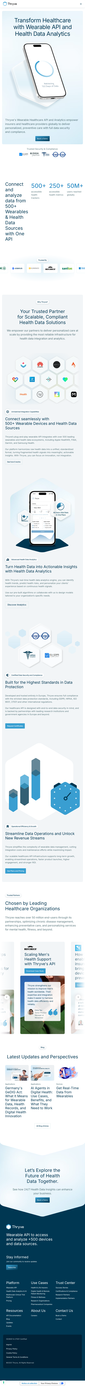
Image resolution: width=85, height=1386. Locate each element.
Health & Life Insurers (39, 1288)
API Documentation (13, 1315)
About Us (38, 1311)
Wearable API (11, 1288)
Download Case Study (35, 971)
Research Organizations (40, 1301)
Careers (34, 1315)
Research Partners (63, 1295)
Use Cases (39, 1283)
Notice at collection (29, 1383)
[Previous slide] (6, 997)
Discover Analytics (17, 604)
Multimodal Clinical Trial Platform (15, 1296)
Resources (14, 1311)
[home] (10, 4)
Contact (59, 1319)
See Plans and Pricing (15, 871)
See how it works (14, 462)
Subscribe (12, 1267)
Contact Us (64, 1311)
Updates (9, 1323)
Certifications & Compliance (66, 1291)
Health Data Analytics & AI (16, 1291)
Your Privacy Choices (49, 1383)
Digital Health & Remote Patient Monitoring (40, 1292)
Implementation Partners (65, 1298)
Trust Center (65, 1283)
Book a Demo (42, 139)
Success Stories (62, 1288)
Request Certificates (15, 726)
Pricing (9, 1301)
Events (8, 1326)
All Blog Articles (42, 1126)
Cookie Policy (11, 1353)
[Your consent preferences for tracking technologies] (4, 1382)
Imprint (9, 1345)
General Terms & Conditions (17, 1357)
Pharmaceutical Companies (41, 1304)
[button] (80, 4)
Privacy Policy (11, 1349)
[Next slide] (78, 997)
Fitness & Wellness (38, 1297)
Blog (8, 1319)
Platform (12, 1283)
